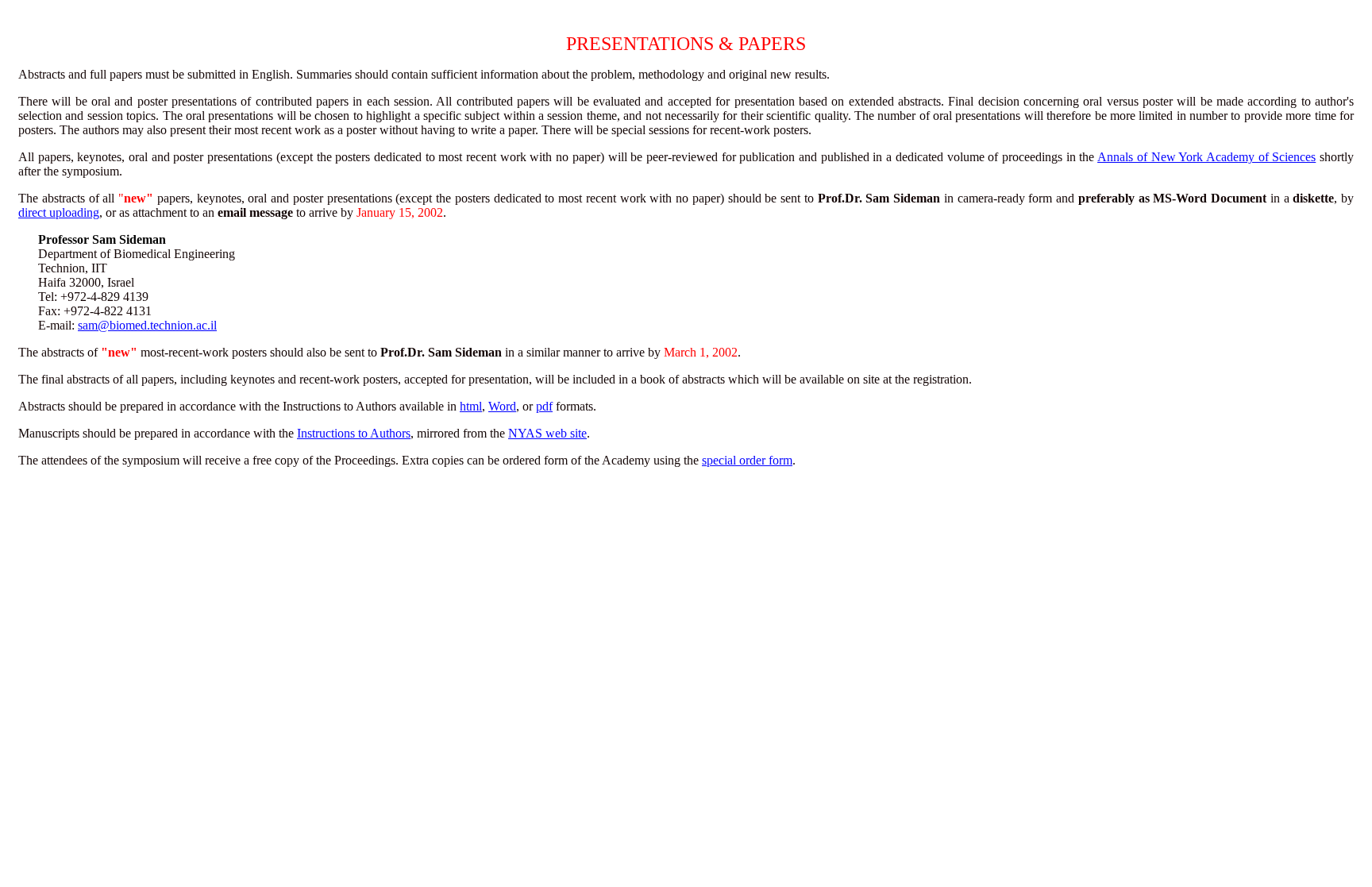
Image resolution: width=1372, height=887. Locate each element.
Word (502, 406)
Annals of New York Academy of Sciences (1206, 157)
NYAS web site (547, 433)
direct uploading (58, 212)
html (471, 406)
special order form (747, 460)
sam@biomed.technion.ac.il (147, 325)
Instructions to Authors (353, 433)
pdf (544, 406)
